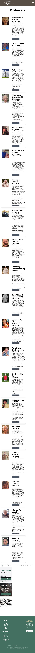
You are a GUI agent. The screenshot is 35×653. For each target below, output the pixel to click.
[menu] (33, 3)
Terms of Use (17, 648)
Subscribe (6, 578)
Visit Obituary (16, 38)
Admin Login (23, 648)
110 (27, 565)
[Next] (32, 565)
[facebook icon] (5, 628)
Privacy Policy (12, 648)
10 (23, 565)
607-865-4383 (6, 640)
